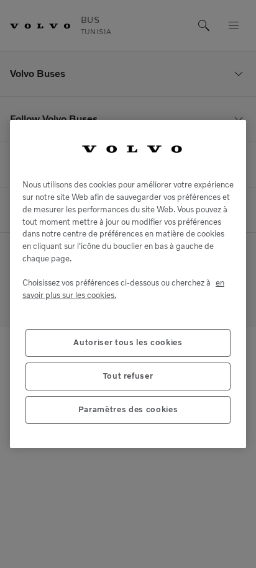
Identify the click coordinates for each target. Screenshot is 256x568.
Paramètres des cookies (128, 409)
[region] (128, 284)
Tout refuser (128, 376)
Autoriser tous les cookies (127, 342)
